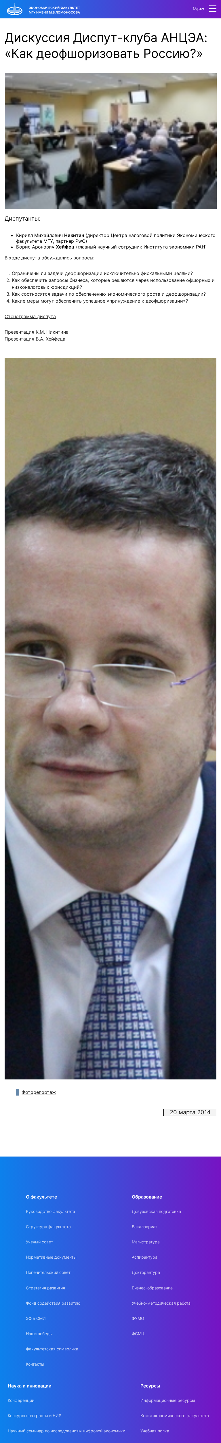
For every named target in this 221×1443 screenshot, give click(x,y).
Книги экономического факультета (174, 1415)
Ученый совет (39, 1241)
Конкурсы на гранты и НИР (34, 1415)
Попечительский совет (48, 1272)
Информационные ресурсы (167, 1400)
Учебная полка (154, 1430)
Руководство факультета (50, 1211)
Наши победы (39, 1333)
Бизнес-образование (152, 1287)
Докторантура (146, 1272)
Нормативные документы (51, 1257)
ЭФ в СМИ (36, 1318)
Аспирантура (144, 1257)
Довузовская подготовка (156, 1211)
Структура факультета (48, 1226)
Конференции (21, 1400)
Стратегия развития (45, 1287)
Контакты (35, 1364)
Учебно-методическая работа (161, 1303)
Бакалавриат (144, 1226)
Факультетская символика (52, 1348)
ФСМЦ (138, 1333)
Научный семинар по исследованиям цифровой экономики (66, 1430)
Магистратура (146, 1241)
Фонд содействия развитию (53, 1303)
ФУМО (138, 1318)
